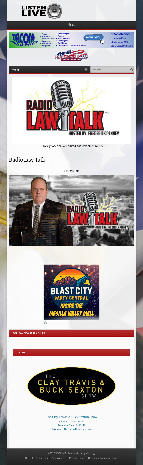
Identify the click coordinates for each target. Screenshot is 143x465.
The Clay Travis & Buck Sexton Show (71, 417)
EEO (25, 458)
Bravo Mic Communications (103, 458)
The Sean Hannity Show (77, 429)
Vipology (91, 453)
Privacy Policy (77, 458)
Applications (58, 458)
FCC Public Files (39, 458)
